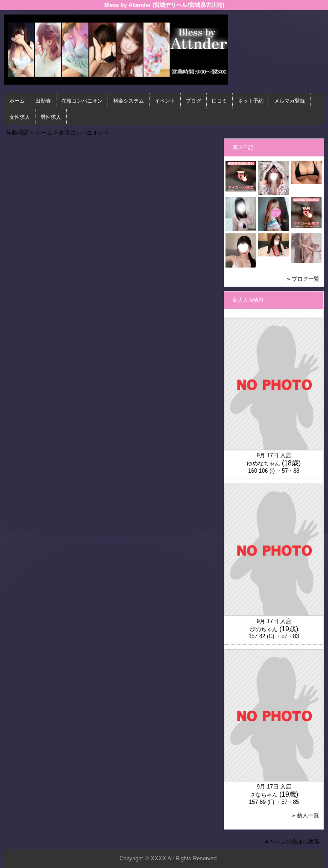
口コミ (219, 101)
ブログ (193, 101)
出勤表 (43, 101)
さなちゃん (264, 794)
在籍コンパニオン (82, 101)
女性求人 (19, 117)
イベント (165, 101)
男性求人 (51, 117)
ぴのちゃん (264, 629)
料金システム (128, 101)
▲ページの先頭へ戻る (291, 841)
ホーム (17, 101)
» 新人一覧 (305, 815)
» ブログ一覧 (303, 279)
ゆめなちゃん (263, 463)
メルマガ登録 (289, 101)
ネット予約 (251, 101)
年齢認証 (17, 132)
